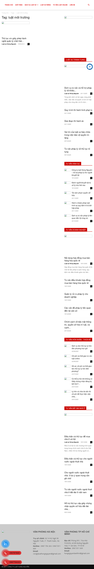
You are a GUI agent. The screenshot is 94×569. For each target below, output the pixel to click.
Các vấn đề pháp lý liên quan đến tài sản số (77, 309)
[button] (89, 5)
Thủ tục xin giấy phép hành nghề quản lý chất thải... (14, 39)
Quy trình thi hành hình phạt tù (78, 109)
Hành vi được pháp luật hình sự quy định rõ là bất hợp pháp (82, 205)
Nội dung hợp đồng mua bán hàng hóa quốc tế (77, 259)
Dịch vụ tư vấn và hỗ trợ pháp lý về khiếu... (78, 89)
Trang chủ (5, 13)
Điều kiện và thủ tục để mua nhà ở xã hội (77, 438)
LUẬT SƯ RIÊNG (45, 5)
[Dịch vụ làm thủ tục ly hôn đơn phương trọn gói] (67, 348)
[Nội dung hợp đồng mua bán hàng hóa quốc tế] (78, 245)
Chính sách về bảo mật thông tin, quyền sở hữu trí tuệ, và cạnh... (77, 324)
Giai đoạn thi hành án (74, 120)
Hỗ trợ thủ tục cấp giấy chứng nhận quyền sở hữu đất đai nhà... (78, 506)
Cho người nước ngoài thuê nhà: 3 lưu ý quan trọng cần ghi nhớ (76, 475)
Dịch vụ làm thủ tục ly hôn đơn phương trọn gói (82, 347)
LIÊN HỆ (72, 5)
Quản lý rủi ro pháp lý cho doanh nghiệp (76, 295)
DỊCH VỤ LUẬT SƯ (30, 5)
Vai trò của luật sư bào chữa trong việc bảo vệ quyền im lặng (77, 134)
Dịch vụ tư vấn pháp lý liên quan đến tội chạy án (82, 216)
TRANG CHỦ (9, 5)
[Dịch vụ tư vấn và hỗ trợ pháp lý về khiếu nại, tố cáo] (78, 75)
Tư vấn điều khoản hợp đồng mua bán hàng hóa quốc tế (77, 281)
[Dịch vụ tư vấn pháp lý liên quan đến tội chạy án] (67, 217)
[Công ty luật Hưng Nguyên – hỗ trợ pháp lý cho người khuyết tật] (67, 172)
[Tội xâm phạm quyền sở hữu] (67, 194)
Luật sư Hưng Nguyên (9, 44)
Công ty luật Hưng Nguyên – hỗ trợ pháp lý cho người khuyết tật (82, 172)
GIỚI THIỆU (19, 5)
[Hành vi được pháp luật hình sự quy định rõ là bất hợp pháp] (67, 205)
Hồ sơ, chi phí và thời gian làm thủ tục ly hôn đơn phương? (82, 368)
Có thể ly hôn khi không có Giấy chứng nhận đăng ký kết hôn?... (82, 381)
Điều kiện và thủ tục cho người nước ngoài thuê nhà (78, 460)
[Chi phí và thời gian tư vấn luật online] (67, 358)
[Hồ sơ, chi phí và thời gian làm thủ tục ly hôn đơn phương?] (67, 368)
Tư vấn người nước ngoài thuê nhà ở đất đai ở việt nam (78, 491)
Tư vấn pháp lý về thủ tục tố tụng (77, 150)
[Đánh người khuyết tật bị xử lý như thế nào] (67, 184)
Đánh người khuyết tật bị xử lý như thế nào (81, 183)
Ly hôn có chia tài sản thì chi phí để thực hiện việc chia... (81, 394)
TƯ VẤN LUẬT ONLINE (60, 5)
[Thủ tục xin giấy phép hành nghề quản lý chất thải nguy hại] (16, 28)
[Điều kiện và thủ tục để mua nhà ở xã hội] (78, 423)
